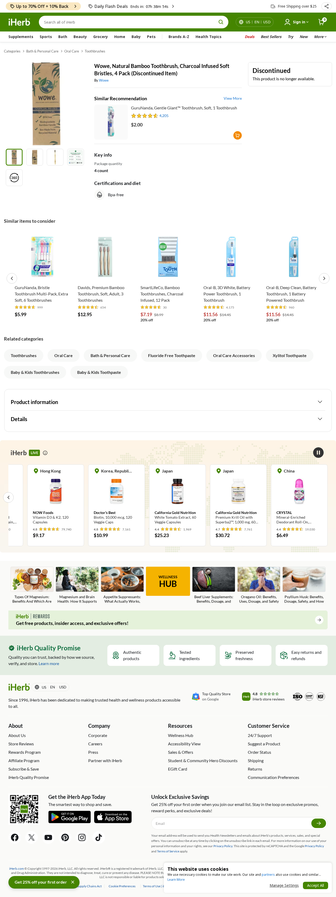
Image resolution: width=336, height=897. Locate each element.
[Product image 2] (34, 157)
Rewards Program (24, 752)
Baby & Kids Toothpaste (99, 372)
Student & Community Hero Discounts (203, 760)
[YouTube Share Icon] (48, 837)
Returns (255, 768)
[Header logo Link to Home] (19, 22)
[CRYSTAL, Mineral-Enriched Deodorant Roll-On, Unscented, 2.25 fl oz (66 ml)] (299, 497)
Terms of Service (168, 851)
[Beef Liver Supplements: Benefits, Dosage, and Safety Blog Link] (213, 585)
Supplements (20, 36)
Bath (62, 36)
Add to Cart (42, 274)
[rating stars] (145, 115)
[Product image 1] (14, 157)
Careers (95, 743)
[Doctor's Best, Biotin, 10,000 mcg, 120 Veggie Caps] (116, 497)
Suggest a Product (264, 743)
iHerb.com (16, 869)
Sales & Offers (180, 752)
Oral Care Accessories (234, 355)
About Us (17, 735)
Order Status (259, 752)
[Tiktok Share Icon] (98, 837)
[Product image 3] (55, 157)
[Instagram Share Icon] (82, 837)
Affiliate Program (23, 760)
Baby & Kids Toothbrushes (35, 372)
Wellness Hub (180, 735)
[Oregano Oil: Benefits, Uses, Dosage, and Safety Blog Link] (258, 585)
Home (119, 36)
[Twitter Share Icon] (31, 837)
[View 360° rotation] (14, 177)
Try (290, 36)
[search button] (221, 22)
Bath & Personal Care (42, 51)
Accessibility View (184, 743)
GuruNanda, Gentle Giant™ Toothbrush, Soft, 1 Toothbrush (184, 107)
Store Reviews (21, 743)
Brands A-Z (179, 36)
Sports (46, 36)
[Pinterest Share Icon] (65, 837)
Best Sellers (271, 36)
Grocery (100, 36)
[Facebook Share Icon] (14, 837)
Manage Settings (284, 885)
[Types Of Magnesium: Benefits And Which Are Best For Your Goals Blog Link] (32, 585)
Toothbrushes (95, 51)
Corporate (97, 735)
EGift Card (177, 768)
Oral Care (71, 51)
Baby (136, 36)
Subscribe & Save (23, 768)
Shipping (256, 760)
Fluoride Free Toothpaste (171, 355)
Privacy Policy (314, 846)
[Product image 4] (75, 157)
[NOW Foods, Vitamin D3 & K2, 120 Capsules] (55, 497)
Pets (151, 36)
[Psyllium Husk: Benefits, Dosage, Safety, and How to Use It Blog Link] (304, 585)
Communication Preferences (273, 777)
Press (93, 752)
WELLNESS (168, 582)
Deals (249, 36)
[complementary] (122, 886)
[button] (326, 6)
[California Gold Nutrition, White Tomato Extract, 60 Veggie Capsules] (177, 497)
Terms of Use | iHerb (157, 886)
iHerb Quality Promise (28, 777)
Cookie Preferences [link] (122, 886)
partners (268, 874)
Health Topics (209, 36)
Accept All (315, 885)
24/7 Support (260, 735)
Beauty (80, 36)
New (304, 36)
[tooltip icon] (45, 452)
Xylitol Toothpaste (290, 355)
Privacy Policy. (223, 846)
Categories (12, 51)
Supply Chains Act (89, 886)
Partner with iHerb (105, 760)
